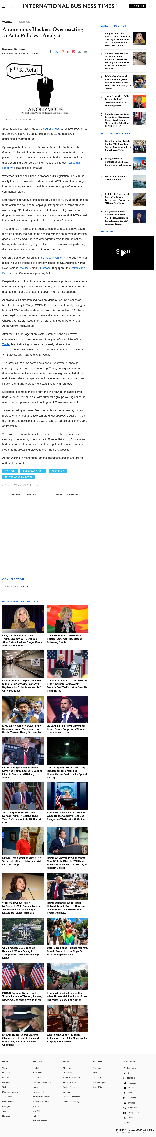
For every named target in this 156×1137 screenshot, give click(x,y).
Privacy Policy (69, 1082)
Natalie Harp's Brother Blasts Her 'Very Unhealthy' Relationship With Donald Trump (22, 861)
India (95, 1073)
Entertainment (8, 1101)
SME (4, 1087)
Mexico (24, 268)
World (4, 1068)
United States (99, 1087)
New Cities (37, 1111)
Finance (36, 1087)
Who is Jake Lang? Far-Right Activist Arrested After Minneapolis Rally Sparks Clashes (67, 1038)
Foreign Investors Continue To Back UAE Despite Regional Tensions (118, 162)
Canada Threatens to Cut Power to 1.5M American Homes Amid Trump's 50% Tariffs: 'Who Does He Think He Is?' (117, 120)
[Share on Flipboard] (68, 51)
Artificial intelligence (41, 1097)
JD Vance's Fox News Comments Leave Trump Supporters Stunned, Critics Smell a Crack (67, 729)
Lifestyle (6, 1106)
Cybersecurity (39, 1092)
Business (6, 1082)
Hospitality (37, 1073)
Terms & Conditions (71, 1077)
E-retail (36, 1068)
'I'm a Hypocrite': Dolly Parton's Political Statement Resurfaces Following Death (65, 639)
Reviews (6, 1116)
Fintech (36, 1116)
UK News (6, 1073)
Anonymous (52, 128)
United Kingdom (100, 1082)
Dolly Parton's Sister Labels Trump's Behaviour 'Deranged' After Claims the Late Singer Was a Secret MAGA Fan (118, 39)
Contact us (68, 1073)
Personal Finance (10, 1092)
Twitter (6, 344)
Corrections (68, 1092)
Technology (7, 1097)
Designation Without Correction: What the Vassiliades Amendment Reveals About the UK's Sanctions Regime (117, 217)
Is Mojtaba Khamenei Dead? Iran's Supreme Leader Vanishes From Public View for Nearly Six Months (22, 729)
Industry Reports (40, 1121)
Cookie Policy (69, 1087)
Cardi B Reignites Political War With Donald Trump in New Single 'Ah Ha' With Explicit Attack (67, 951)
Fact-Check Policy (71, 1101)
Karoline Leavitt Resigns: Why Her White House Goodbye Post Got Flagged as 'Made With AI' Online (67, 816)
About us (67, 1068)
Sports (5, 1111)
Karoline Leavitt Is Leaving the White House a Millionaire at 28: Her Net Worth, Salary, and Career (67, 996)
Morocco (45, 268)
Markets (5, 1077)
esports (36, 1106)
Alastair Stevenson (15, 49)
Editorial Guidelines (67, 494)
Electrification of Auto (42, 1082)
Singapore (97, 1077)
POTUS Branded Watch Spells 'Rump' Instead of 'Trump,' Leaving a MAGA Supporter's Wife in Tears (22, 996)
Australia (97, 1068)
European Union (52, 257)
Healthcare (37, 1077)
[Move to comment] (85, 51)
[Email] (79, 51)
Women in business (41, 1101)
